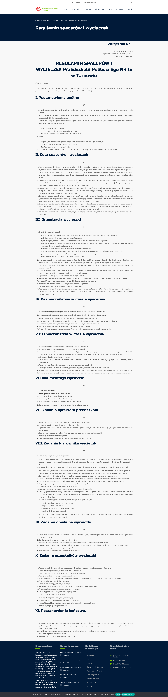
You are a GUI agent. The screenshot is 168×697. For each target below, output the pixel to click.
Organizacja (87, 9)
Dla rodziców (99, 9)
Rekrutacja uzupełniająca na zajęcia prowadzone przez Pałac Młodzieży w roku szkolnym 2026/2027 (71, 652)
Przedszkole (75, 9)
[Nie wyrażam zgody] (166, 694)
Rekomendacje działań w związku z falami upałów (71, 660)
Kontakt (130, 9)
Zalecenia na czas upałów (68, 675)
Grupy (110, 9)
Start (65, 9)
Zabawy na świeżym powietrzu (70, 682)
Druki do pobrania (93, 675)
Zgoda (118, 694)
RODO (78, 2)
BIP (73, 2)
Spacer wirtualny (93, 678)
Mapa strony (91, 682)
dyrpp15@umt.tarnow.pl (121, 664)
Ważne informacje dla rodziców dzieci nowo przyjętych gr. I (71, 667)
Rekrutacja (90, 655)
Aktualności (119, 9)
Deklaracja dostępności (89, 2)
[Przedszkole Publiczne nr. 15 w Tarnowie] (47, 9)
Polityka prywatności (94, 671)
